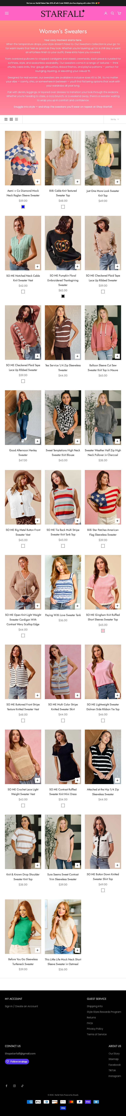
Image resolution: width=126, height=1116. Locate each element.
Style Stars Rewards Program (104, 1012)
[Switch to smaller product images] (11, 119)
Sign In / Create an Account (21, 1006)
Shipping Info (95, 1006)
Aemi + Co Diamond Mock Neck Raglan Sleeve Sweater (23, 193)
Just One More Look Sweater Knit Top (103, 193)
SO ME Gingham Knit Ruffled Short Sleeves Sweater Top (103, 617)
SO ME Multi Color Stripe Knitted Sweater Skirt (63, 706)
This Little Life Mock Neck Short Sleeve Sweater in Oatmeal (63, 961)
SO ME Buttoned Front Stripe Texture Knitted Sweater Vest (23, 706)
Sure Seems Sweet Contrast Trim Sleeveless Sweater (63, 876)
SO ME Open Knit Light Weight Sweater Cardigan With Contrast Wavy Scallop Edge (23, 619)
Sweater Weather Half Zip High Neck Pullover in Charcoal (103, 452)
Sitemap (114, 1059)
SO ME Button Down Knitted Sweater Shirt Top (103, 876)
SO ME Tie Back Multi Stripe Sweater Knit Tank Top (63, 532)
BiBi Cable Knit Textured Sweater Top (63, 193)
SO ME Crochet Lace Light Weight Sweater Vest (23, 791)
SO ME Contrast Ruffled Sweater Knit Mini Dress (63, 791)
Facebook (115, 1065)
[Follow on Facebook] (6, 1085)
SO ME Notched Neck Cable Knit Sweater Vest (23, 278)
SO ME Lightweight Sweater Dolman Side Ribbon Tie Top (103, 706)
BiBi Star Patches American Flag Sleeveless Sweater (102, 532)
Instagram (115, 1076)
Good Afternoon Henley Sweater (23, 452)
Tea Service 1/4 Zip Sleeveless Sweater (63, 367)
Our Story (114, 1053)
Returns (91, 1017)
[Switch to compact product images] (16, 119)
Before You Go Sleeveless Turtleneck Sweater (23, 961)
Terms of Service (97, 1034)
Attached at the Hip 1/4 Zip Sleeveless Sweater (103, 791)
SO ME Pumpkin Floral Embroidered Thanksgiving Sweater (62, 280)
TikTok (112, 1070)
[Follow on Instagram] (14, 1085)
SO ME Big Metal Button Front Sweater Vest (23, 532)
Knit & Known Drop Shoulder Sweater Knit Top (22, 876)
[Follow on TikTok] (22, 1085)
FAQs (90, 1023)
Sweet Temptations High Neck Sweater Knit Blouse (63, 452)
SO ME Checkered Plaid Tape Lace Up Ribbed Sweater (103, 278)
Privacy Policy (95, 1029)
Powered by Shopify (71, 1095)
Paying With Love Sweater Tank (63, 615)
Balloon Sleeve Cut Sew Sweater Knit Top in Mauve (103, 367)
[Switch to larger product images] (6, 119)
